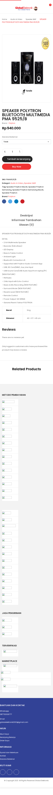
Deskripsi (26, 215)
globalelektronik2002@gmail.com (14, 722)
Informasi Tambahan (26, 220)
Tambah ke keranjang (18, 159)
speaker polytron (9, 193)
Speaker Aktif (31, 19)
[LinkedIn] (16, 201)
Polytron (12, 123)
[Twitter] (10, 201)
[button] (49, 6)
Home (4, 19)
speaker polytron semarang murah (27, 190)
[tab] (26, 215)
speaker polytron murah (17, 187)
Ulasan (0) (26, 225)
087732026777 (6, 714)
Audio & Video (16, 19)
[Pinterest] (22, 201)
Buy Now (16, 166)
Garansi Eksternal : (10, 137)
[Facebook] (4, 201)
